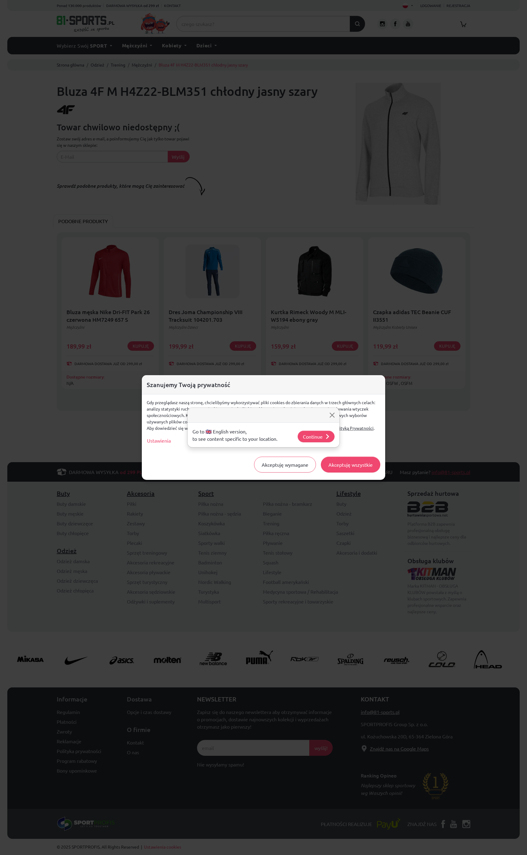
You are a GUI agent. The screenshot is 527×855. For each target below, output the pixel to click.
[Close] (332, 415)
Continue (313, 436)
